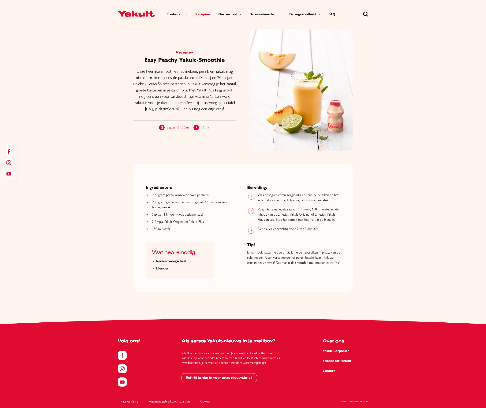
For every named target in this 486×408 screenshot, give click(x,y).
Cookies (205, 401)
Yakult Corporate (336, 351)
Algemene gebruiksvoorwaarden (169, 401)
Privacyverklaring (128, 401)
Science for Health (337, 361)
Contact (329, 371)
